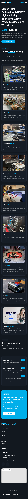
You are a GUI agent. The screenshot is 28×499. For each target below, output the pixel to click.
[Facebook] (3, 464)
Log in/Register (20, 2)
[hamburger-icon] (26, 2)
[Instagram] (7, 464)
